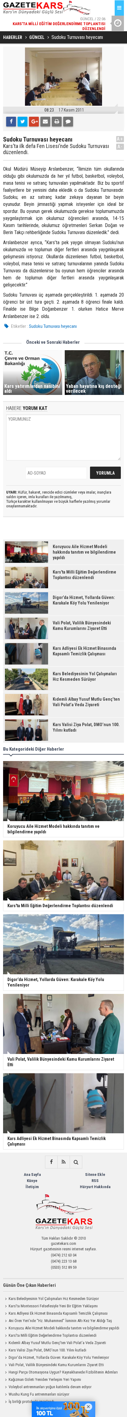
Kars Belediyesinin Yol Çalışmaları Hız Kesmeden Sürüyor (54, 1298)
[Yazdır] (57, 122)
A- (120, 147)
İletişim (32, 1186)
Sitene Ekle (95, 1174)
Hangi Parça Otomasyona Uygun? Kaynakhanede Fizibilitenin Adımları (63, 1372)
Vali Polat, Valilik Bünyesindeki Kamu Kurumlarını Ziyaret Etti (56, 1364)
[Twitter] (22, 122)
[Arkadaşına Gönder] (45, 122)
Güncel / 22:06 (59, 23)
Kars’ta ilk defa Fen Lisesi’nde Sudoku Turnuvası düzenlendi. (56, 149)
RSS (95, 1180)
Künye (32, 1180)
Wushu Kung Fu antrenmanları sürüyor (39, 1394)
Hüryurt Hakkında (95, 1186)
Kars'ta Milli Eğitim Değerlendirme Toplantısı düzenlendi (52, 1335)
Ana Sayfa (32, 1174)
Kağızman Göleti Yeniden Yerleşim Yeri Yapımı (45, 1379)
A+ (120, 139)
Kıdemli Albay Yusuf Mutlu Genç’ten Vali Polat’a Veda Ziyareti (57, 1342)
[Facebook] (11, 122)
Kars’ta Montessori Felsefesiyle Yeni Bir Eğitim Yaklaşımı (53, 1306)
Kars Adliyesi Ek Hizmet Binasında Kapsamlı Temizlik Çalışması (58, 1313)
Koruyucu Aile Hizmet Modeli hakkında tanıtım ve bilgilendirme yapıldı (64, 1328)
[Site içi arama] (76, 1162)
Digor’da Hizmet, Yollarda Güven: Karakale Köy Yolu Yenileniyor (59, 1357)
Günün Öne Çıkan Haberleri (29, 1285)
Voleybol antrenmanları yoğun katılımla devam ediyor (50, 1387)
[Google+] (34, 122)
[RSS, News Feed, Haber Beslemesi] (63, 1162)
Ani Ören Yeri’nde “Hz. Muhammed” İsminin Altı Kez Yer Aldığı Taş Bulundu (57, 1321)
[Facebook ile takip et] (51, 1162)
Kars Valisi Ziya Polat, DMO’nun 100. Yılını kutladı (47, 1350)
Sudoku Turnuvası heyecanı (53, 326)
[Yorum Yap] (68, 122)
